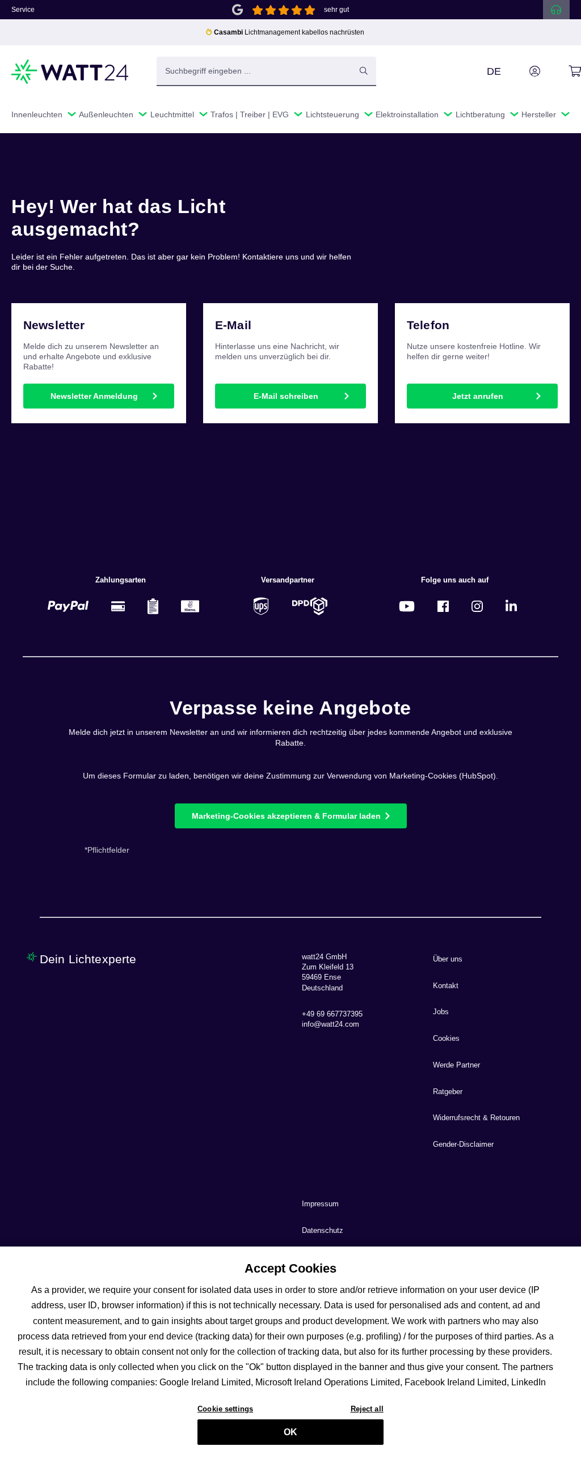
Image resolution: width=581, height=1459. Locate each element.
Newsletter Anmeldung (94, 396)
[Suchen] (363, 71)
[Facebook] (443, 605)
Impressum (320, 1204)
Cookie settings (225, 1409)
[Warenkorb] (562, 71)
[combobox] (254, 71)
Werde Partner (456, 1065)
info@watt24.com (330, 1024)
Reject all (367, 1409)
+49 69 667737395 (332, 1014)
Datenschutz (322, 1231)
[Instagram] (477, 605)
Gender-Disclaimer (463, 1145)
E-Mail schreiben (286, 396)
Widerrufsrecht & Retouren (476, 1118)
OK (290, 1432)
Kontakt (445, 986)
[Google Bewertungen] (237, 9)
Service (23, 10)
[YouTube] (407, 605)
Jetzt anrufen (477, 396)
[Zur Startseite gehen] (70, 71)
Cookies (446, 1039)
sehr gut (336, 10)
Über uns (447, 959)
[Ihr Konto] (522, 71)
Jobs (441, 1012)
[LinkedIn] (511, 605)
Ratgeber (447, 1092)
